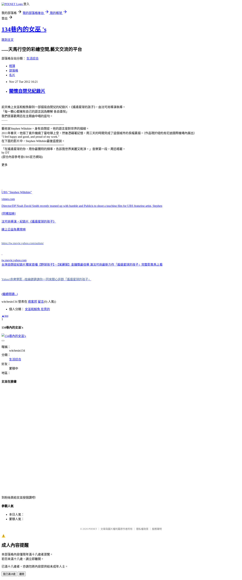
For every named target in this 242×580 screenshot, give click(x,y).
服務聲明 (157, 528)
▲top (5, 315)
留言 (41, 301)
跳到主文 (8, 39)
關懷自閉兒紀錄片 (27, 91)
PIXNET (92, 528)
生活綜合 (32, 58)
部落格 (13, 70)
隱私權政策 (142, 528)
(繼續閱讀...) (10, 294)
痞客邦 (32, 301)
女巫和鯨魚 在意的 (37, 309)
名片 (12, 75)
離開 (21, 574)
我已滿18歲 (9, 574)
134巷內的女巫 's (24, 29)
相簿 (12, 66)
